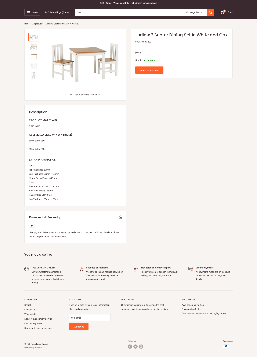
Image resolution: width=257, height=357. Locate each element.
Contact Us (29, 309)
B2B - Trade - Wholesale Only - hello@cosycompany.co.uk (128, 3)
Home (26, 24)
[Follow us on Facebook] (130, 346)
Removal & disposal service (38, 328)
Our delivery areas (33, 323)
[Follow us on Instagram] (141, 346)
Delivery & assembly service (38, 318)
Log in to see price (149, 70)
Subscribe (78, 326)
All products (37, 24)
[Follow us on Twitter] (135, 346)
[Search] (210, 12)
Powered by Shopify (33, 347)
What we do (30, 314)
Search (27, 305)
